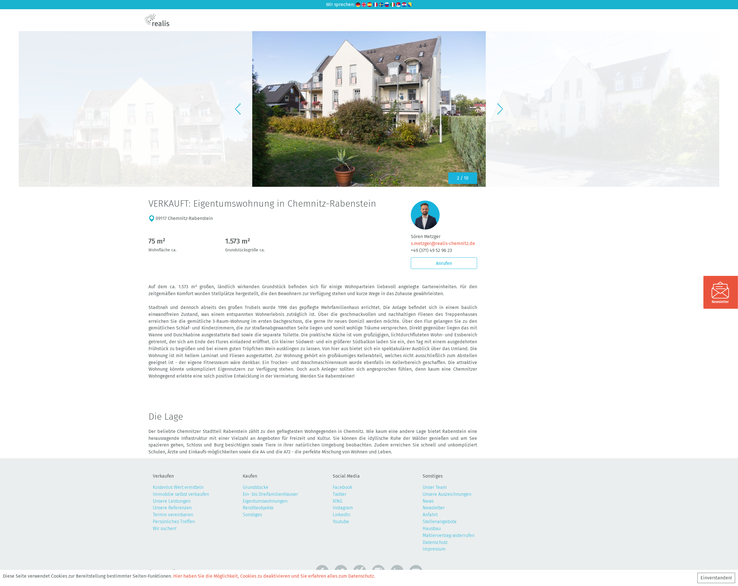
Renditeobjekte (258, 507)
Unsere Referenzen (172, 507)
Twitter (340, 494)
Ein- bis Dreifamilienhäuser (270, 494)
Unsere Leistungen (172, 501)
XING (337, 501)
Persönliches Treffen (174, 521)
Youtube (341, 521)
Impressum (434, 549)
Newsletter (434, 507)
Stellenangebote (440, 521)
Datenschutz (435, 542)
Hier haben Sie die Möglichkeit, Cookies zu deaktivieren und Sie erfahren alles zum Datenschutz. (274, 576)
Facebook (342, 487)
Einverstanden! (716, 578)
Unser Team (435, 487)
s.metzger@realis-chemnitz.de (443, 243)
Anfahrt (430, 514)
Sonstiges (252, 514)
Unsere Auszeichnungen (447, 494)
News (428, 501)
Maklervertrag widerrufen (449, 535)
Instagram (343, 507)
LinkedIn (341, 514)
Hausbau (432, 528)
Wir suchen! (164, 528)
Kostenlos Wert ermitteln (178, 487)
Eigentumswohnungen (265, 501)
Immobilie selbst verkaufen (181, 494)
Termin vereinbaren (173, 514)
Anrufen (444, 263)
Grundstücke (255, 487)
